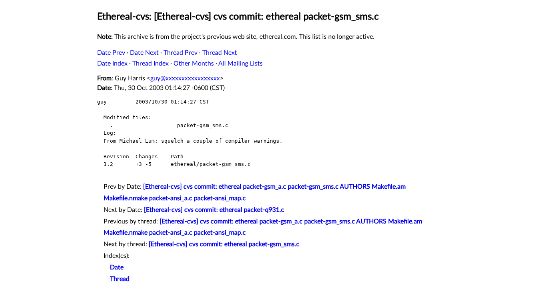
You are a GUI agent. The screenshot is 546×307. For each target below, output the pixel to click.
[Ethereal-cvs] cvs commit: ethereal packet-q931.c (214, 210)
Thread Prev (180, 53)
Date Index (112, 63)
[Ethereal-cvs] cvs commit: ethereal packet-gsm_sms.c (224, 244)
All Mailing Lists (240, 63)
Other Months (193, 63)
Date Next (144, 53)
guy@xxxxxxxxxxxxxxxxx (185, 78)
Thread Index (150, 63)
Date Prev (111, 53)
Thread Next (219, 53)
